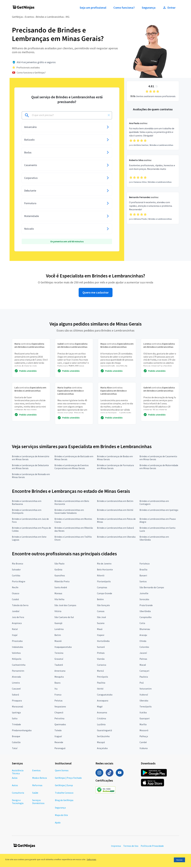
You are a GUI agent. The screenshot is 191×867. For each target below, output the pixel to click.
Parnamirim (18, 670)
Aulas (14, 777)
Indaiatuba (17, 646)
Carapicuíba (145, 617)
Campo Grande (104, 593)
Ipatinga (16, 712)
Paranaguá (59, 748)
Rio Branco (17, 563)
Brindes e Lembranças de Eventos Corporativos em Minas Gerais (71, 467)
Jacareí (143, 652)
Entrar (171, 8)
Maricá (100, 670)
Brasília (143, 569)
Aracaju (143, 634)
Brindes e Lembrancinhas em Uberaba (116, 536)
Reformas (37, 785)
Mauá (99, 629)
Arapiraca (17, 623)
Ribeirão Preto (62, 581)
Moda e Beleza (39, 777)
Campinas (102, 587)
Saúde (35, 792)
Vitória (57, 611)
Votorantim (146, 688)
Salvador (16, 569)
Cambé (143, 742)
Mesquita (59, 676)
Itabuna (144, 748)
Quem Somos (61, 770)
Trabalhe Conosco (64, 792)
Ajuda (57, 822)
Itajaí (14, 634)
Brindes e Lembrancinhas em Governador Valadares (69, 511)
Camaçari (144, 670)
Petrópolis (102, 676)
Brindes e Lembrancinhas (50, 16)
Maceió (58, 640)
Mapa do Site (61, 815)
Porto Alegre (18, 581)
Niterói (100, 575)
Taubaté (58, 664)
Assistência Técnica (17, 772)
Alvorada (16, 676)
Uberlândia (145, 611)
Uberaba (144, 700)
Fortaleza (145, 563)
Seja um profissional (93, 8)
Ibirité (100, 688)
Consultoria (18, 792)
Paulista (144, 676)
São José (101, 617)
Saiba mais (91, 859)
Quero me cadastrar (96, 292)
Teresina (58, 652)
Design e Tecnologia (17, 802)
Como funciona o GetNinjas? (31, 72)
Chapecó (58, 712)
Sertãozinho (103, 736)
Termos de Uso (130, 845)
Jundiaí (15, 611)
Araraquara (102, 700)
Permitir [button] (179, 860)
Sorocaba (144, 599)
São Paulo (59, 563)
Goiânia (58, 569)
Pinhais (101, 652)
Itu (55, 688)
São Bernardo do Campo (152, 587)
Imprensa (116, 845)
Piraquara (17, 700)
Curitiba (16, 575)
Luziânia (101, 724)
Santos (143, 581)
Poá (142, 682)
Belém (100, 599)
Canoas (100, 611)
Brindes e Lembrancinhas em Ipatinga (159, 509)
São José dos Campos (65, 605)
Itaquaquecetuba (63, 646)
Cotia (142, 623)
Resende (58, 742)
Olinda (143, 640)
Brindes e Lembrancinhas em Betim (115, 500)
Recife (15, 587)
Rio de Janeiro (104, 563)
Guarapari (145, 718)
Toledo (58, 730)
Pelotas (58, 700)
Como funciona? (124, 8)
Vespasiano (60, 706)
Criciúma (101, 718)
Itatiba (143, 712)
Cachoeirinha (18, 664)
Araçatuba (102, 748)
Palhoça (144, 736)
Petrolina (59, 718)
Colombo (144, 646)
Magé (100, 706)
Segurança (148, 8)
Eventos (29, 16)
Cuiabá (15, 599)
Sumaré (101, 646)
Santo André (60, 587)
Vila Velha (59, 599)
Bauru (57, 682)
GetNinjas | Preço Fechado (68, 777)
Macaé (143, 664)
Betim (57, 634)
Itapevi (100, 634)
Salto (14, 718)
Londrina (59, 629)
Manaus (58, 593)
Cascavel (16, 688)
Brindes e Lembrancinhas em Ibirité (115, 509)
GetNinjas (17, 16)
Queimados (60, 724)
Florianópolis (104, 581)
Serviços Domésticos (38, 802)
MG (67, 16)
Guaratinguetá (104, 730)
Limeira (16, 682)
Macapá (101, 742)
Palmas (143, 658)
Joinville (144, 593)
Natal (15, 629)
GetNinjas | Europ (64, 785)
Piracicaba (17, 640)
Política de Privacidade (152, 845)
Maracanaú (17, 706)
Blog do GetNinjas (64, 800)
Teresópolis (146, 706)
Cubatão (16, 742)
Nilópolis (16, 658)
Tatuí (14, 748)
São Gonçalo (103, 605)
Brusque (16, 736)
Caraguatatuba (104, 694)
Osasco (15, 593)
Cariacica (101, 664)
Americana (59, 670)
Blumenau (145, 629)
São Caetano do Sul (64, 617)
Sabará (15, 694)
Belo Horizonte (105, 569)
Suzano (100, 623)
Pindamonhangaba (21, 730)
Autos (15, 785)
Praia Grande (146, 605)
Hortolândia (103, 640)
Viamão (101, 658)
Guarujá (58, 623)
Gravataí (58, 658)
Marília (143, 724)
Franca (57, 694)
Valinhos (16, 652)
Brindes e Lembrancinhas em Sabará (115, 527)
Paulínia (101, 682)
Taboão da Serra (20, 605)
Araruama (102, 712)
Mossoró (144, 730)
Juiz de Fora (18, 617)
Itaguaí (58, 736)
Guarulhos (59, 575)
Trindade (16, 724)
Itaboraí (144, 694)
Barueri (143, 575)
